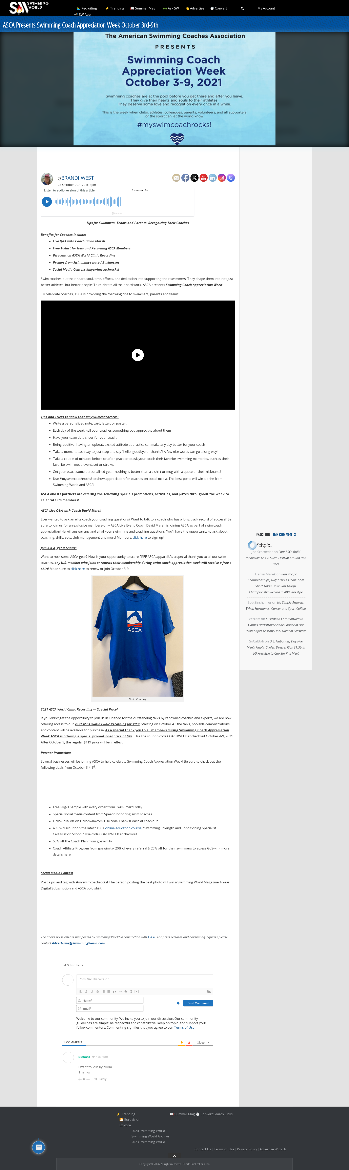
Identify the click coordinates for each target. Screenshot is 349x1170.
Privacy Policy (247, 1149)
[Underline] (92, 991)
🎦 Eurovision (129, 1119)
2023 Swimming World (148, 1142)
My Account (266, 8)
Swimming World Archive (150, 1136)
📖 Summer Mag (143, 8)
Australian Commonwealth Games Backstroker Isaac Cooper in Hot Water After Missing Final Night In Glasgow (276, 625)
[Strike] (97, 991)
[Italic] (86, 991)
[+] (137, 991)
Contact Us (202, 1149)
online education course (123, 828)
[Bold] (80, 991)
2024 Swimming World (148, 1131)
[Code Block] (120, 991)
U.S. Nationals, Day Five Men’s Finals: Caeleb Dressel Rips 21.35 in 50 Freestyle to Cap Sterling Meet (276, 647)
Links (229, 1114)
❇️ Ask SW (171, 8)
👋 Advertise (194, 8)
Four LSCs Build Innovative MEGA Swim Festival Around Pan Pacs (276, 558)
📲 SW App (82, 14)
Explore (125, 1125)
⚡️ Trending (114, 8)
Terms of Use (184, 1027)
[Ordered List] (103, 991)
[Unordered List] (109, 991)
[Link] (126, 991)
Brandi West (77, 177)
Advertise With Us (273, 1149)
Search (218, 1114)
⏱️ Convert (218, 8)
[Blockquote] (114, 991)
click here (140, 537)
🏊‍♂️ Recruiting (87, 8)
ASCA (151, 937)
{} (131, 991)
